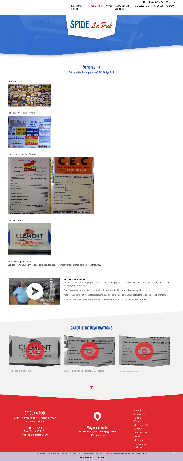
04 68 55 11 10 (169, 2)
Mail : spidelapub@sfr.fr (35, 434)
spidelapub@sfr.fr (153, 2)
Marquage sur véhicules (122, 7)
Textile (109, 6)
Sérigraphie (97, 6)
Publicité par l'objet (77, 7)
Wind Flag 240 (142, 6)
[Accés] (97, 416)
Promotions (157, 6)
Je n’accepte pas (85, 457)
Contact (170, 6)
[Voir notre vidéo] (34, 291)
